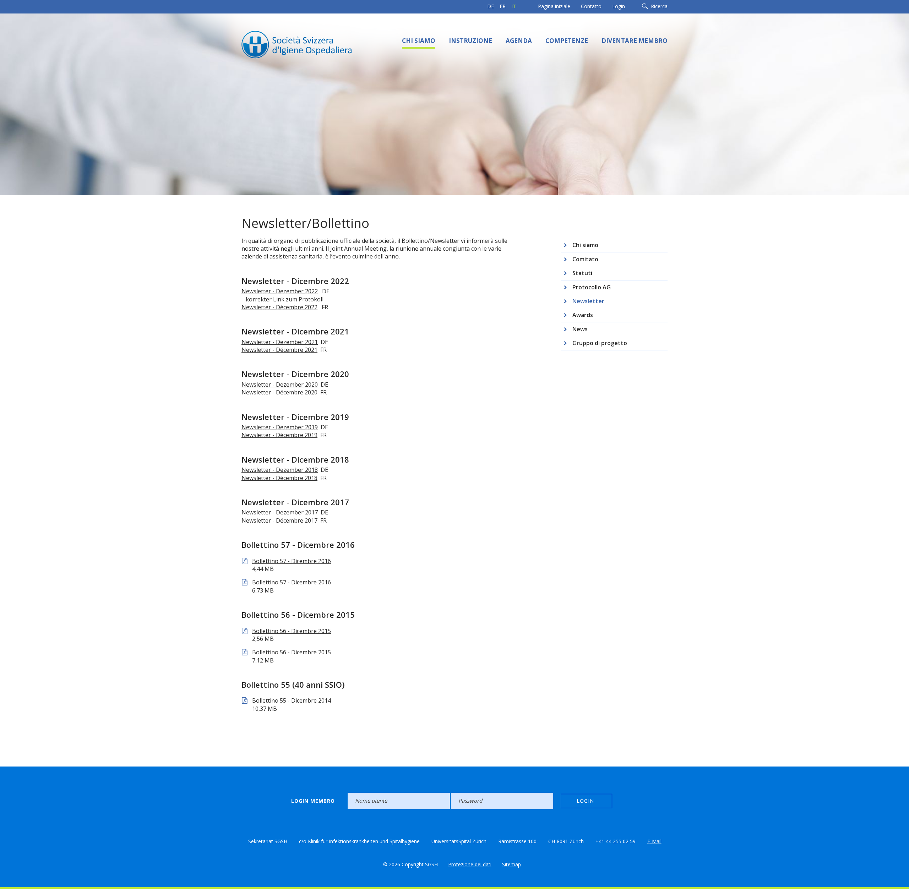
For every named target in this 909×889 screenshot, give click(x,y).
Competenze (566, 41)
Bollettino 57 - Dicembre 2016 (291, 561)
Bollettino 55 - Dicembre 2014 (291, 700)
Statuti (582, 273)
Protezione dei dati (469, 864)
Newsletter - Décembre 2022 (279, 307)
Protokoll (311, 299)
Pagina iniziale (554, 6)
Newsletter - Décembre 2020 (279, 392)
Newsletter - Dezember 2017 (279, 512)
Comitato (585, 259)
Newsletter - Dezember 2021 (279, 342)
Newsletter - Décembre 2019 (279, 435)
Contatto (591, 6)
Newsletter (588, 301)
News (580, 329)
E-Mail (654, 841)
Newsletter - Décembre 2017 (279, 520)
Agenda (519, 41)
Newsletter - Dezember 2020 (279, 384)
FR (503, 6)
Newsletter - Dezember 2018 (279, 470)
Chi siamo (418, 41)
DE (490, 6)
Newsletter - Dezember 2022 (279, 291)
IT (513, 6)
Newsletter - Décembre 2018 (279, 478)
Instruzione (470, 41)
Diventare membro (635, 41)
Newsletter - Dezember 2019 (279, 427)
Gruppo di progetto (599, 343)
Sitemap (511, 864)
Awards (582, 315)
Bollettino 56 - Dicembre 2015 (291, 631)
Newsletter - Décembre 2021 (279, 350)
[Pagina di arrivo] (312, 44)
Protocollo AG (591, 287)
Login (618, 6)
